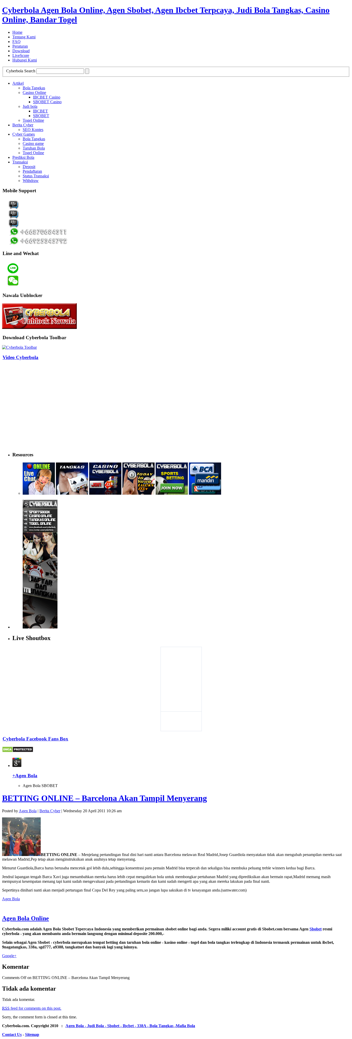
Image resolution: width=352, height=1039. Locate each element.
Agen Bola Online (25, 918)
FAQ (16, 41)
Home (17, 32)
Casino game (33, 143)
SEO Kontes (33, 129)
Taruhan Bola (34, 148)
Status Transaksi (36, 176)
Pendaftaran (32, 171)
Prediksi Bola (23, 157)
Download (21, 51)
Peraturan (20, 46)
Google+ (9, 956)
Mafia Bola (185, 1026)
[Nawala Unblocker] (39, 327)
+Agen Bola (24, 775)
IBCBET (40, 111)
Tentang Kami (24, 37)
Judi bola (30, 106)
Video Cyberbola (20, 357)
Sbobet (315, 929)
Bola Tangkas (34, 88)
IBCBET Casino (46, 97)
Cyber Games (23, 134)
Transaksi (20, 162)
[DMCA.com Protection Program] (17, 751)
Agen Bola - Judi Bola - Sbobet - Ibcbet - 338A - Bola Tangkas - (120, 1026)
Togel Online (33, 120)
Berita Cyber (22, 125)
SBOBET (41, 115)
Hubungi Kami (24, 60)
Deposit (29, 166)
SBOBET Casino (47, 102)
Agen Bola (28, 811)
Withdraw (31, 180)
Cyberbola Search (20, 71)
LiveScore (20, 55)
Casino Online (34, 92)
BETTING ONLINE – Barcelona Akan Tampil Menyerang (104, 798)
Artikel (18, 83)
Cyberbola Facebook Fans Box (35, 738)
